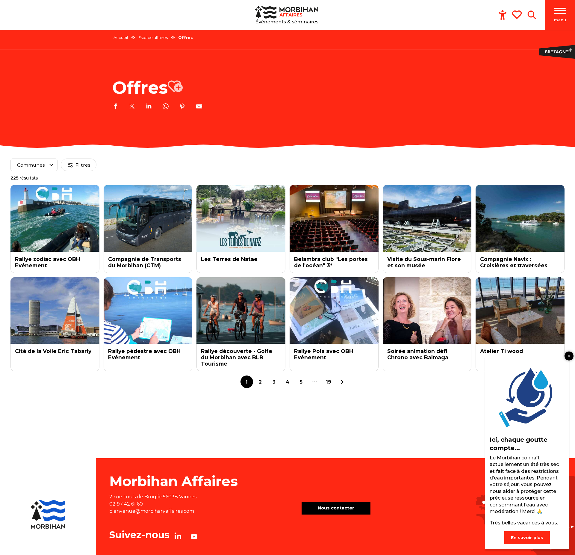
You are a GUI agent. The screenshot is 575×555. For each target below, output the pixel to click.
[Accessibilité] (503, 15)
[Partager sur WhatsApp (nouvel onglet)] (166, 107)
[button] (531, 15)
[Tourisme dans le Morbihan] (287, 15)
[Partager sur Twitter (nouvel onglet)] (132, 107)
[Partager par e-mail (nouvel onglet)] (199, 107)
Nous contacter (336, 508)
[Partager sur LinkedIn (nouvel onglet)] (149, 107)
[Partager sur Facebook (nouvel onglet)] (115, 107)
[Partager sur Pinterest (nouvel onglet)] (182, 107)
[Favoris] (517, 14)
